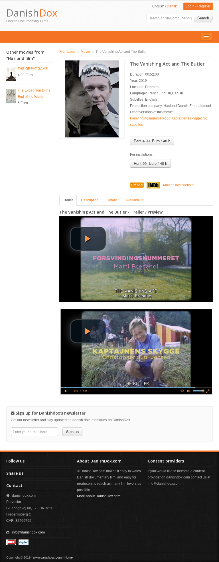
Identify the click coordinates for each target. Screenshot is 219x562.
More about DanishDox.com (98, 496)
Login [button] (190, 6)
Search (203, 18)
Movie (85, 52)
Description (90, 200)
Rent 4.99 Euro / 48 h (152, 140)
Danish (31, 12)
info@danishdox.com (28, 532)
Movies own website (178, 185)
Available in (134, 200)
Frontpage (67, 52)
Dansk (172, 6)
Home (68, 557)
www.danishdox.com (47, 557)
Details (112, 200)
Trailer (68, 200)
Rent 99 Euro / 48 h (150, 163)
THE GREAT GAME (33, 69)
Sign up (72, 431)
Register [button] (203, 6)
